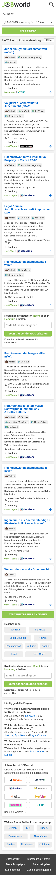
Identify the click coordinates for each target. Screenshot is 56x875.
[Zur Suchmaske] (51, 4)
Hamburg (35, 40)
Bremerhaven (15, 836)
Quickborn (44, 844)
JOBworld (30, 716)
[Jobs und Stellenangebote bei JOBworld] (16, 4)
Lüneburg (11, 844)
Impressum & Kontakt (38, 859)
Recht (13, 40)
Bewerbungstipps (15, 864)
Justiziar (15, 629)
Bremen (34, 751)
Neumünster (41, 836)
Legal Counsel (18, 638)
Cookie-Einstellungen (39, 869)
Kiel (42, 751)
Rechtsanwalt (13, 646)
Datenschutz (13, 859)
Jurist (14, 654)
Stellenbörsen (13, 869)
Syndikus (40, 629)
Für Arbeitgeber (41, 864)
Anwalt (42, 638)
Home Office (38, 654)
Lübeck (8, 755)
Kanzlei (46, 646)
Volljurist (31, 646)
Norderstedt (27, 844)
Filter (49, 40)
